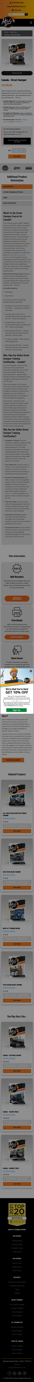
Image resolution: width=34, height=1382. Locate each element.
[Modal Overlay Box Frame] (17, 691)
